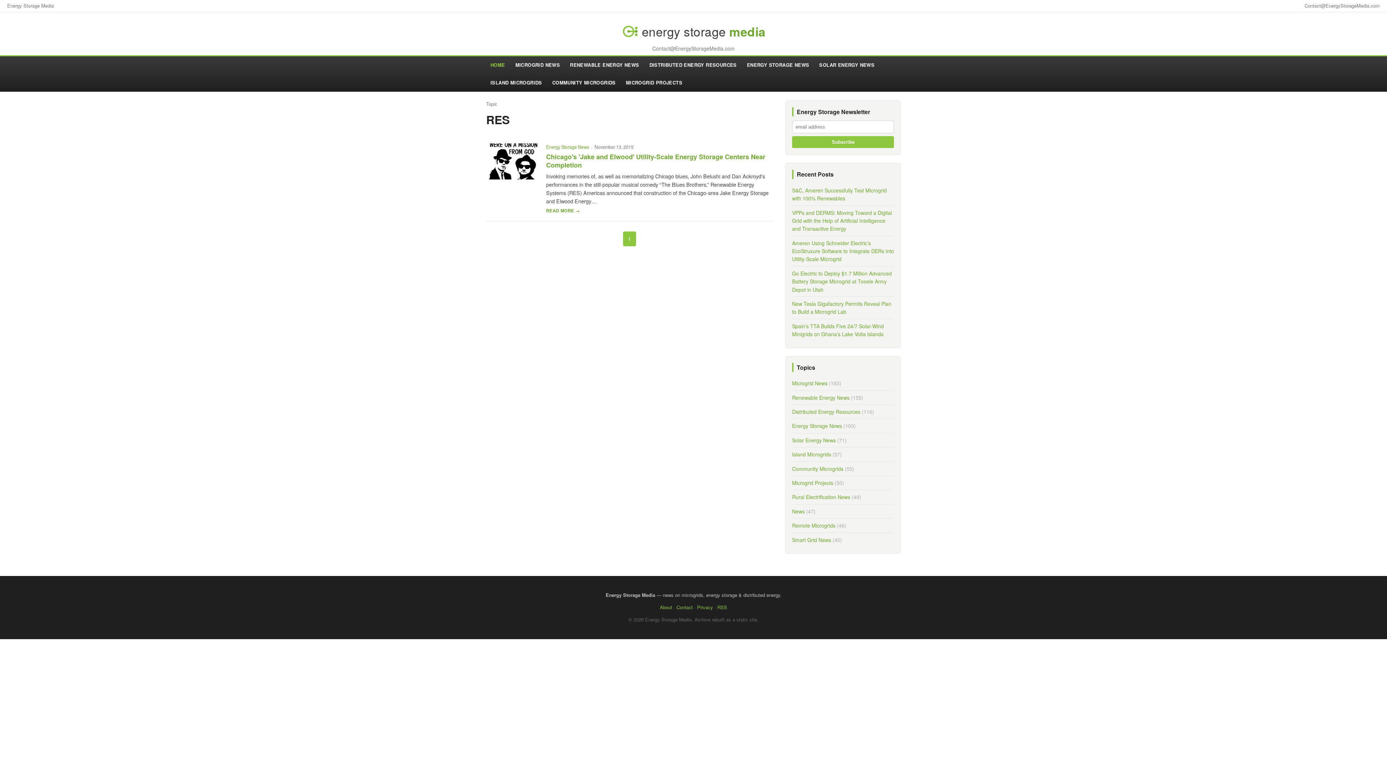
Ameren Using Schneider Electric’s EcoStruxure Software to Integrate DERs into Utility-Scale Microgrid (843, 251)
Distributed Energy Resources (693, 64)
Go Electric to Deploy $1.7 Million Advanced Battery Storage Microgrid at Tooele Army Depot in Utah (842, 281)
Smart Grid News (811, 539)
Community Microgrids (584, 82)
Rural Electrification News (821, 496)
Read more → (563, 210)
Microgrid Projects (654, 82)
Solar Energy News (846, 64)
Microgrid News (537, 64)
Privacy (705, 607)
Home (498, 64)
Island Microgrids (516, 82)
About (666, 607)
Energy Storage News (778, 64)
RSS (722, 607)
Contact (685, 607)
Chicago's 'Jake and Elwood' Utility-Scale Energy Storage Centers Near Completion (655, 161)
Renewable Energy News (604, 64)
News (798, 511)
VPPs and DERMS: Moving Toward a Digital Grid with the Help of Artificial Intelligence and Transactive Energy (842, 221)
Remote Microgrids (813, 525)
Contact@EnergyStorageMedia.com (1342, 5)
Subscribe (843, 142)
